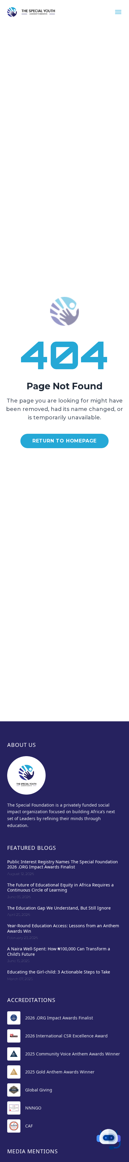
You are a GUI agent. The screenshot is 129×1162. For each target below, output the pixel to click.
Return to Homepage (64, 441)
